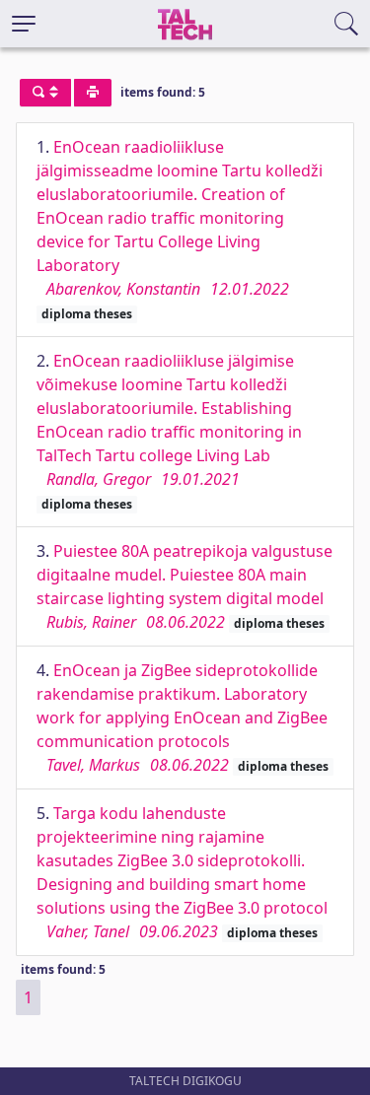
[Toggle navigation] (23, 23)
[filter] (45, 92)
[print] (92, 92)
